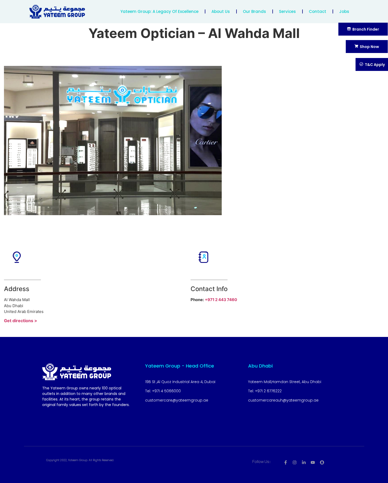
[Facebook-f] (285, 462)
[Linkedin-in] (304, 462)
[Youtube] (313, 462)
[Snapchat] (322, 462)
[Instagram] (294, 462)
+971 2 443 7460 (221, 299)
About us (220, 11)
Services (287, 11)
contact (317, 11)
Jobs (344, 11)
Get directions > (20, 320)
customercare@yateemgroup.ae (176, 400)
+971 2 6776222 (268, 391)
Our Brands (254, 11)
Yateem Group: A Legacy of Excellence (159, 11)
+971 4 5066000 (166, 391)
